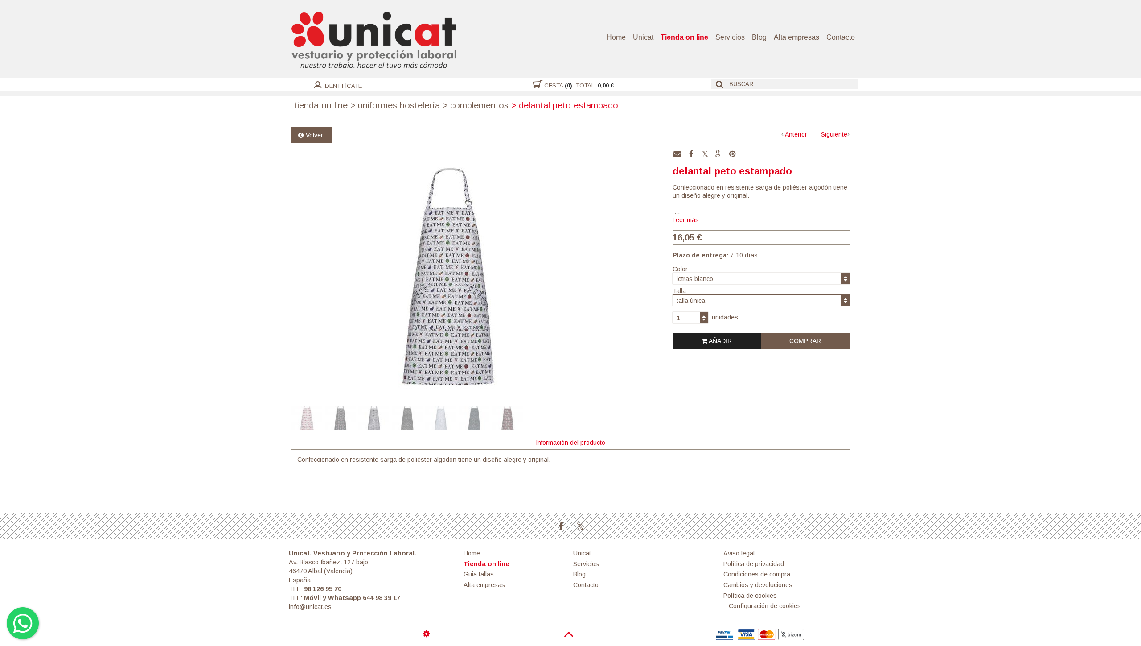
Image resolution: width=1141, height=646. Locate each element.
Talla (679, 290)
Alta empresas (796, 37)
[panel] (427, 633)
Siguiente (834, 134)
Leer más (686, 220)
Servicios (730, 37)
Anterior (796, 134)
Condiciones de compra (756, 574)
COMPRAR (805, 340)
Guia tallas (479, 574)
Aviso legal (739, 553)
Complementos (476, 105)
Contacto (840, 37)
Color (680, 269)
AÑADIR (719, 340)
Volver (314, 135)
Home (616, 37)
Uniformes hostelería (395, 105)
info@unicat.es (310, 606)
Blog (759, 37)
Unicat (643, 37)
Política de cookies (750, 595)
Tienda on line (684, 37)
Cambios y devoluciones (757, 584)
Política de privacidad (753, 563)
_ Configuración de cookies (762, 605)
